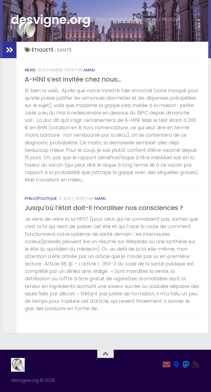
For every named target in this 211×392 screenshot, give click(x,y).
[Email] (166, 364)
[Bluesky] (176, 364)
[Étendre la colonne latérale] (9, 50)
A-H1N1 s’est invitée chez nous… (73, 79)
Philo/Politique (41, 198)
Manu (89, 70)
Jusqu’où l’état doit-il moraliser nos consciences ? (104, 207)
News (30, 70)
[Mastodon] (186, 364)
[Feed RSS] (196, 364)
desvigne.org (50, 19)
